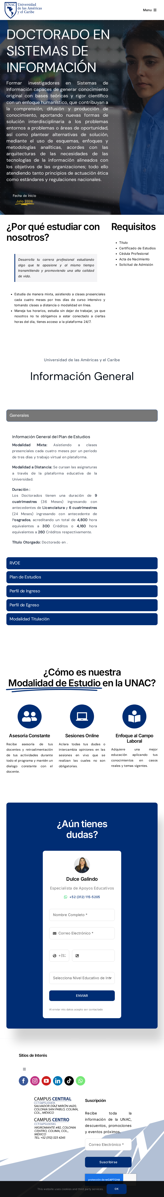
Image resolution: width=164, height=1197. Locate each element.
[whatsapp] (80, 1081)
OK (116, 1188)
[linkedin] (57, 1081)
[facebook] (23, 1081)
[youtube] (46, 1081)
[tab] (82, 416)
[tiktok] (69, 1081)
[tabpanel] (82, 490)
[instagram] (35, 1081)
